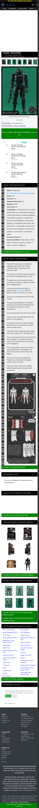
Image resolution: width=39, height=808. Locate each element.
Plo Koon (23, 652)
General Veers (7, 670)
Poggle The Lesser (25, 655)
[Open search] (32, 4)
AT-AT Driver (6, 635)
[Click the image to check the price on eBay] (19, 90)
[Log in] (36, 4)
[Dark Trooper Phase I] (19, 590)
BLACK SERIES (23, 8)
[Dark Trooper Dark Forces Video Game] (30, 590)
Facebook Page (6, 753)
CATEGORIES (12, 8)
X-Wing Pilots (5, 740)
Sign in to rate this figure (19, 126)
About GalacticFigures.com (26, 790)
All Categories (5, 742)
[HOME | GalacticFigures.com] (8, 5)
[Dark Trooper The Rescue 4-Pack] (30, 603)
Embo (4, 668)
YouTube (4, 761)
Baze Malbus (6, 645)
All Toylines (24, 726)
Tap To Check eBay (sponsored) (14, 56)
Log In (15, 696)
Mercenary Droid (25, 645)
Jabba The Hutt (24, 635)
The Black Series (26, 716)
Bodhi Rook (6, 648)
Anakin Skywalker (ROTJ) (10, 632)
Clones (3, 734)
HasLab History (25, 736)
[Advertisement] (19, 30)
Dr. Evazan (6, 665)
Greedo (5, 673)
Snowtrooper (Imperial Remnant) (26, 661)
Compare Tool (5, 720)
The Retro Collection (27, 720)
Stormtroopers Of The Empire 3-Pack (26, 669)
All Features (24, 740)
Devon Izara (6, 662)
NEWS (4, 8)
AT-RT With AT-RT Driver (10, 637)
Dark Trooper (21, 290)
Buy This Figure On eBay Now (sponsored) (20, 193)
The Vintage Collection (12, 55)
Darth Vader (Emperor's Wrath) (10, 658)
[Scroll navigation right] (35, 8)
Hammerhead (7, 676)
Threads (3, 757)
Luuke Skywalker (25, 642)
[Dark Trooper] (19, 603)
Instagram (4, 755)
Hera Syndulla (24, 629)
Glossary (4, 722)
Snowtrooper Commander (27, 665)
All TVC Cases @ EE (9, 629)
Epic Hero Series (25, 722)
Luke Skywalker (5, 738)
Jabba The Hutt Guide (27, 738)
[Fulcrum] (36, 2)
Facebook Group (6, 752)
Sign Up (8, 696)
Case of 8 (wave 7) (8, 655)
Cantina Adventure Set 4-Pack (10, 651)
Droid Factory (25, 724)
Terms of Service (24, 802)
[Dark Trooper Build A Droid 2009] (9, 590)
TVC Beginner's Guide (27, 734)
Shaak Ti (22, 658)
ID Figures (4, 718)
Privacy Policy (14, 802)
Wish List (21, 120)
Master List (4, 716)
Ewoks (3, 736)
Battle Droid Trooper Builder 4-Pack (9, 641)
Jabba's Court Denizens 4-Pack (28, 638)
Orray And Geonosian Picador (26, 648)
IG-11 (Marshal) (25, 632)
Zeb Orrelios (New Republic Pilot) (25, 673)
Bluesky (3, 749)
